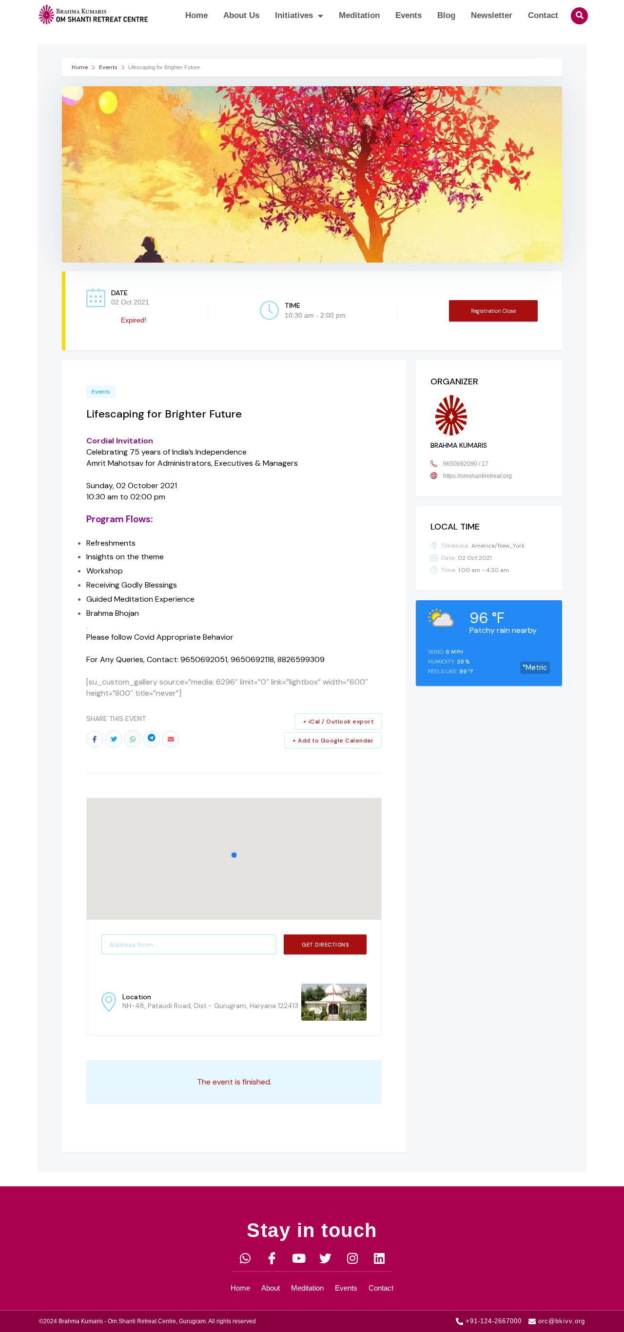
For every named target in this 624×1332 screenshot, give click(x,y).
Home (196, 15)
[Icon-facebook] (272, 1258)
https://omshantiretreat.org (477, 476)
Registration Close (493, 310)
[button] (579, 15)
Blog (446, 15)
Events (408, 15)
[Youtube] (299, 1258)
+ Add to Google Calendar (332, 740)
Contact (543, 15)
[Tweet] (113, 739)
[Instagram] (352, 1258)
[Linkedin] (379, 1258)
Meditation (359, 15)
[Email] (170, 739)
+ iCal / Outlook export (338, 721)
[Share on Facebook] (94, 739)
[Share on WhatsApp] (132, 739)
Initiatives (294, 15)
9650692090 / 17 (465, 463)
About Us (241, 15)
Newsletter (491, 15)
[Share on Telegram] (151, 739)
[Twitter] (325, 1258)
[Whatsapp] (245, 1258)
